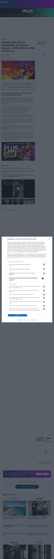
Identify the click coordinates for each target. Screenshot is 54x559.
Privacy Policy (34, 319)
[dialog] (27, 279)
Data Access (27, 319)
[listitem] (27, 261)
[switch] (43, 264)
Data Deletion (19, 319)
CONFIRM (17, 315)
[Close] (50, 239)
